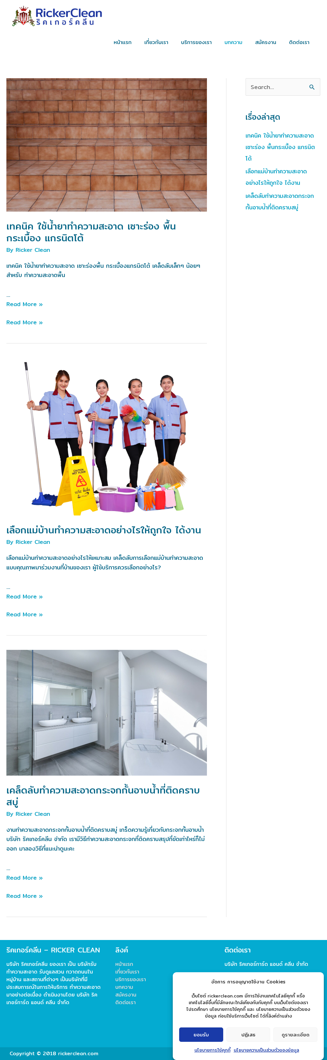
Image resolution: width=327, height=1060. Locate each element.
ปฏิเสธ (248, 1034)
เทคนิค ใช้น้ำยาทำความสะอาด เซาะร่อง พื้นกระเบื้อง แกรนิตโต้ (91, 231)
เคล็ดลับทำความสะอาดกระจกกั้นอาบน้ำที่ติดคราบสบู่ (103, 795)
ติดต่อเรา (125, 1002)
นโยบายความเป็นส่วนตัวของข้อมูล (266, 1050)
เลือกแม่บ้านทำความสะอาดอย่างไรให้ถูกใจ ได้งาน (103, 530)
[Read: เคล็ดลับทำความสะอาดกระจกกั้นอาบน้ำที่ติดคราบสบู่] (106, 712)
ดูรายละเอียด (295, 1034)
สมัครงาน (125, 995)
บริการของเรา (130, 979)
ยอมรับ (201, 1034)
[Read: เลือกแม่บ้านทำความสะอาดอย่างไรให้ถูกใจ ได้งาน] (106, 436)
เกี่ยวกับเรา (127, 972)
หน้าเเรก (124, 964)
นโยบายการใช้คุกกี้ (212, 1050)
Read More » (24, 304)
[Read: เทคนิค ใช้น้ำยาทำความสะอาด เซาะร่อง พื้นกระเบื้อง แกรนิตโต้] (106, 144)
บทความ (124, 987)
